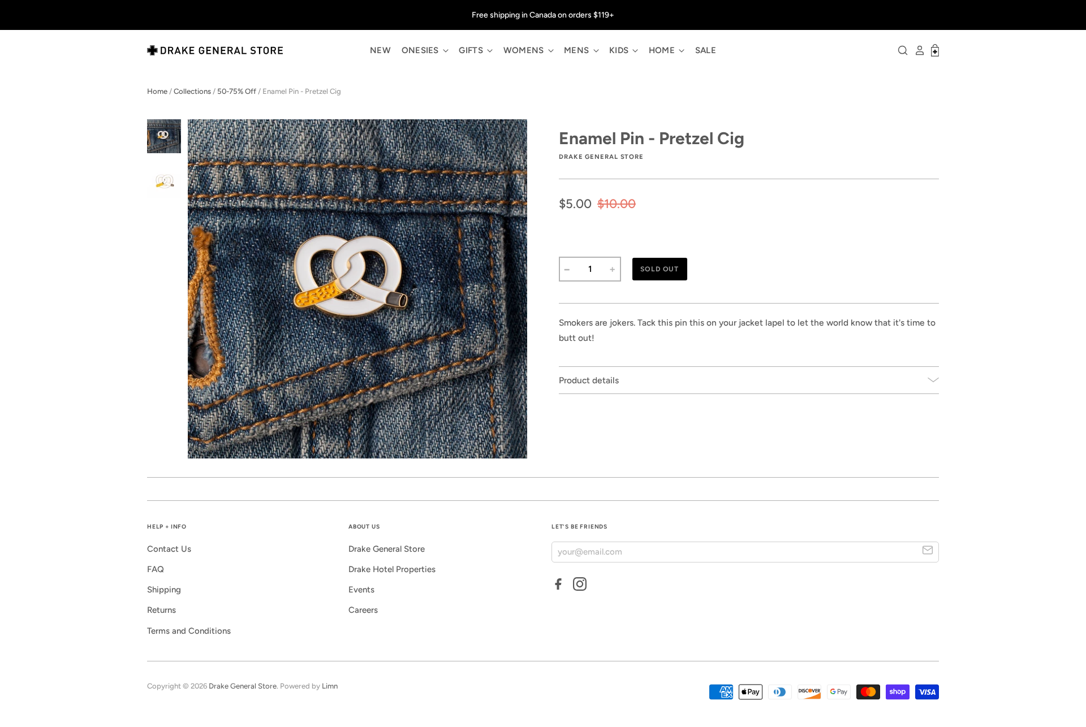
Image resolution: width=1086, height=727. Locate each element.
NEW (380, 50)
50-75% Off (236, 91)
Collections (192, 91)
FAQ (155, 569)
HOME (663, 50)
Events (361, 590)
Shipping (164, 590)
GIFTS (472, 50)
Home (157, 91)
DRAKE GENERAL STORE (601, 157)
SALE (705, 50)
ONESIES (421, 50)
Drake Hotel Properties (392, 569)
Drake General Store (386, 549)
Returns (161, 610)
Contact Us (169, 549)
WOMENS (524, 50)
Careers (363, 610)
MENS (578, 50)
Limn (330, 686)
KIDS (620, 50)
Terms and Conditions (189, 631)
